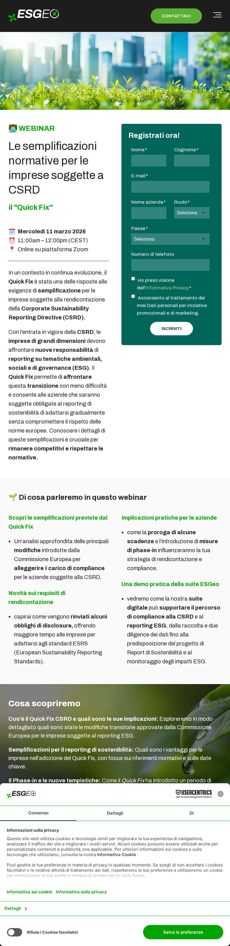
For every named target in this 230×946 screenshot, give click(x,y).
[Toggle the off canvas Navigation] (217, 16)
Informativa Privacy (167, 287)
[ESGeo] (33, 16)
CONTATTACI (176, 16)
